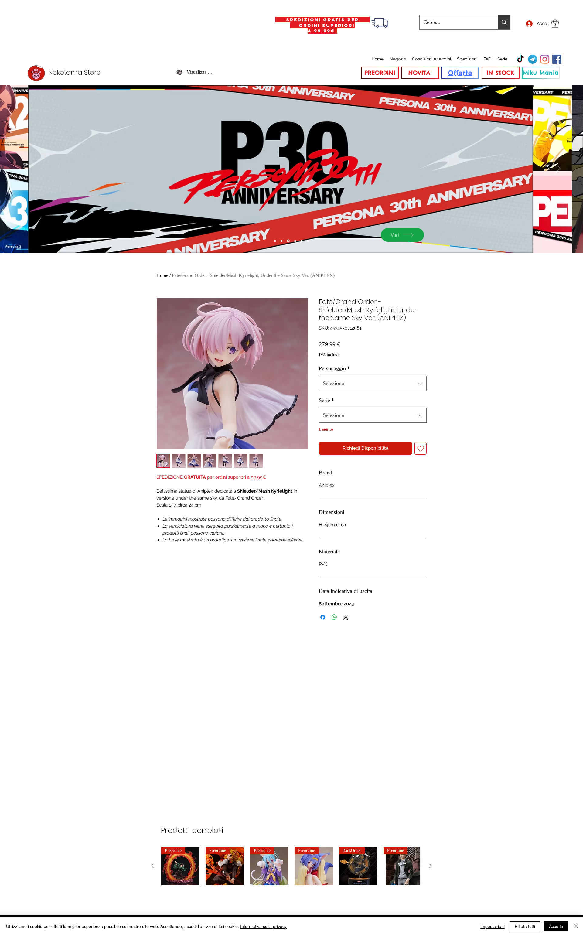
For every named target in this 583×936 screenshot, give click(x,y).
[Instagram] (544, 59)
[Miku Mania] (275, 241)
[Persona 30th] (281, 241)
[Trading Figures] (295, 241)
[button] (555, 23)
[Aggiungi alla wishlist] (420, 448)
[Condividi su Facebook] (322, 617)
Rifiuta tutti (525, 926)
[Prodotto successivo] (430, 865)
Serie (326, 400)
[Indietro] (25, 169)
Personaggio (334, 368)
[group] (291, 866)
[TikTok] (520, 59)
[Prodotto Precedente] (152, 865)
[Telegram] (532, 59)
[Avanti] (558, 169)
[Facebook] (556, 59)
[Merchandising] (308, 241)
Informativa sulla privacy (263, 926)
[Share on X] (345, 617)
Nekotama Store (74, 72)
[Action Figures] (301, 241)
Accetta (556, 926)
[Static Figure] (288, 241)
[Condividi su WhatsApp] (334, 617)
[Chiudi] (575, 926)
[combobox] (373, 383)
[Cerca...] (504, 22)
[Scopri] (430, 235)
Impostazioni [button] (492, 926)
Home (162, 275)
